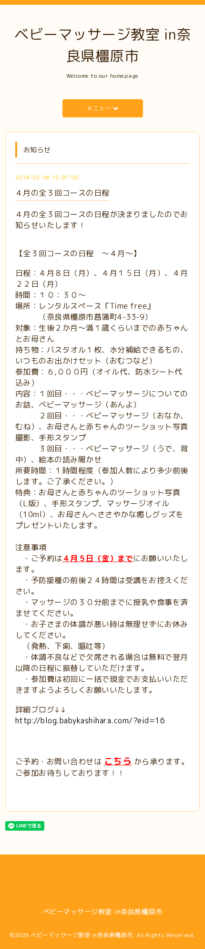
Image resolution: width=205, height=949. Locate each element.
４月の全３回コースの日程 (62, 193)
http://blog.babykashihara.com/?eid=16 (91, 720)
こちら (118, 761)
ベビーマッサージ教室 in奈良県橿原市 (82, 935)
